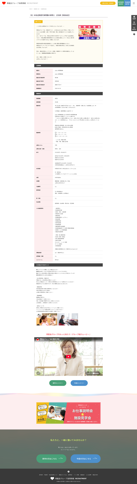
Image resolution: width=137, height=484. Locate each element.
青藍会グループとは (63, 474)
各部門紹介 (70, 474)
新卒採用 (41, 474)
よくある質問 (88, 474)
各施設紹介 (82, 474)
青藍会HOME (95, 474)
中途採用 (46, 474)
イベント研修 (76, 474)
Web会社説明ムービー (53, 474)
